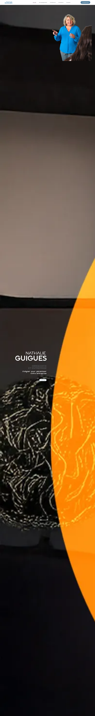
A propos (68, 2)
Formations (60, 2)
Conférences (53, 2)
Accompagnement (43, 2)
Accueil (34, 2)
